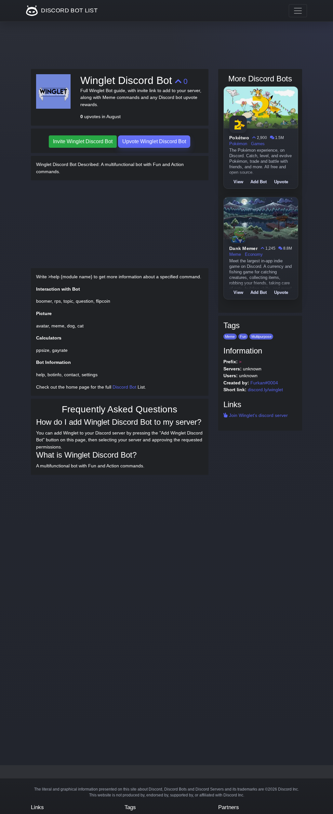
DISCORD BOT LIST (68, 10)
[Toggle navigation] (298, 10)
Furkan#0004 (264, 382)
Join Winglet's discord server (258, 415)
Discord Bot (124, 387)
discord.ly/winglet (265, 389)
